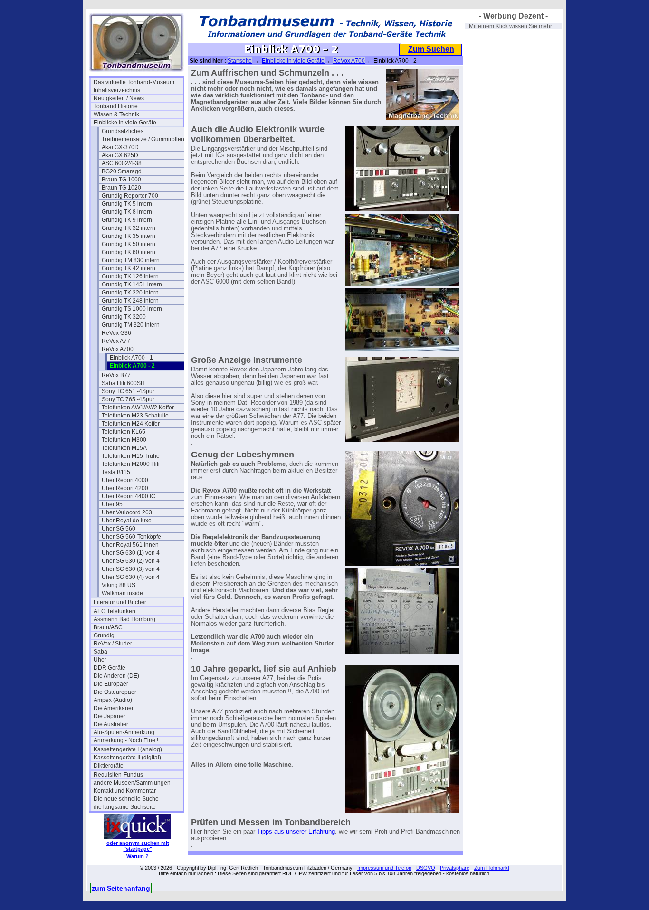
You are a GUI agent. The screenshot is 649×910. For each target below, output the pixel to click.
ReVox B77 (116, 375)
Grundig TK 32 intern (128, 228)
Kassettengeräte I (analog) (128, 749)
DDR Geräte (109, 667)
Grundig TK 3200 (124, 316)
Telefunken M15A (124, 448)
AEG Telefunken (114, 611)
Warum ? (137, 856)
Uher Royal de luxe (127, 520)
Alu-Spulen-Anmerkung (124, 732)
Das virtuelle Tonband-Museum (134, 82)
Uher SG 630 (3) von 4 (131, 569)
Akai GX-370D (120, 147)
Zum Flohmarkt (491, 868)
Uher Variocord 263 (127, 512)
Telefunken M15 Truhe (131, 456)
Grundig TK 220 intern (130, 292)
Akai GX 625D (120, 155)
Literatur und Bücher (120, 602)
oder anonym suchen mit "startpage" (137, 846)
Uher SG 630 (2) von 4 (131, 561)
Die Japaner (109, 716)
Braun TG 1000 (121, 179)
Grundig (104, 635)
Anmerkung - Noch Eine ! (126, 740)
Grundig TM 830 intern (131, 260)
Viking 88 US (118, 585)
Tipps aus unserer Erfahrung (296, 831)
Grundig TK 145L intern (132, 284)
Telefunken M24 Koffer (131, 423)
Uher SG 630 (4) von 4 (131, 577)
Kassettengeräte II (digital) (127, 757)
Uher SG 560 (118, 528)
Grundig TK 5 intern (127, 203)
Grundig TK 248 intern (130, 300)
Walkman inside (122, 593)
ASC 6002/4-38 (122, 163)
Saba (100, 651)
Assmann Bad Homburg (124, 619)
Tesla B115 (116, 472)
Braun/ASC (108, 627)
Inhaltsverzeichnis (117, 90)
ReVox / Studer (113, 643)
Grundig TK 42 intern (128, 268)
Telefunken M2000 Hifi (131, 464)
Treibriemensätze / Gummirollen (143, 139)
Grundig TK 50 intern (128, 244)
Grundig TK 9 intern (127, 220)
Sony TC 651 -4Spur (128, 391)
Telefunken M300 (124, 439)
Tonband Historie (116, 106)
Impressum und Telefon (384, 868)
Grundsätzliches (122, 131)
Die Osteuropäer (115, 692)
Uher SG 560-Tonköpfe (131, 536)
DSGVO (425, 868)
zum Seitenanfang (121, 888)
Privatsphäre (454, 868)
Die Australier (111, 724)
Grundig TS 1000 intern (132, 308)
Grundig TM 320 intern (131, 325)
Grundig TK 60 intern (128, 252)
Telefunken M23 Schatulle (135, 415)
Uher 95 (112, 504)
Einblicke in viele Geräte (125, 122)
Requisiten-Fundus (118, 774)
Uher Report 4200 (125, 488)
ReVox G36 (116, 333)
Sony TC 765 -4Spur (128, 399)
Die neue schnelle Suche (126, 799)
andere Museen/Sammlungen (132, 782)
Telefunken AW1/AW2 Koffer (138, 407)
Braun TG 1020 (121, 187)
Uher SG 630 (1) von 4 (131, 553)
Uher (100, 659)
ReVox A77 (116, 341)
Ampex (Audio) (113, 700)
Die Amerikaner (114, 708)
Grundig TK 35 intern (128, 236)
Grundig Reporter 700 (130, 195)
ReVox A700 (118, 349)
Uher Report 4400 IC (128, 496)
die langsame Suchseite (125, 807)
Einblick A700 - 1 (131, 357)
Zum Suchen (431, 49)
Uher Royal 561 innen (130, 544)
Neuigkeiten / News (119, 98)
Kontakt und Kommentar (125, 790)
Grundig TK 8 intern (127, 212)
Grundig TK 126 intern (130, 276)
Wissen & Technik (116, 114)
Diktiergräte (109, 765)
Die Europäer (111, 684)
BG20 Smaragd (122, 171)
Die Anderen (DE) (116, 676)
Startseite (240, 60)
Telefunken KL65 (123, 431)
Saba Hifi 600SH (123, 383)
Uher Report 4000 (125, 480)
